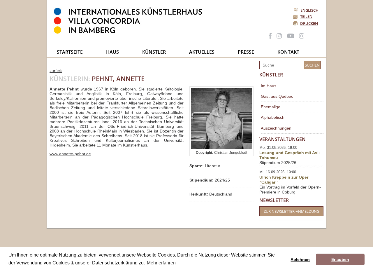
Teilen (306, 16)
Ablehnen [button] (300, 259)
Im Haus (268, 85)
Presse (246, 52)
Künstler (154, 52)
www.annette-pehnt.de (70, 153)
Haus (112, 52)
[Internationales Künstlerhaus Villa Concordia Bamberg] (131, 32)
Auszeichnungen (276, 128)
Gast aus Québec (277, 96)
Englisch (309, 10)
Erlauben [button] (340, 259)
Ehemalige (270, 106)
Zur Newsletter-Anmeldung (291, 211)
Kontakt (288, 52)
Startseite (70, 52)
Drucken (309, 23)
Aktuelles (201, 52)
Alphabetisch (272, 117)
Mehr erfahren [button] (161, 262)
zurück (56, 70)
